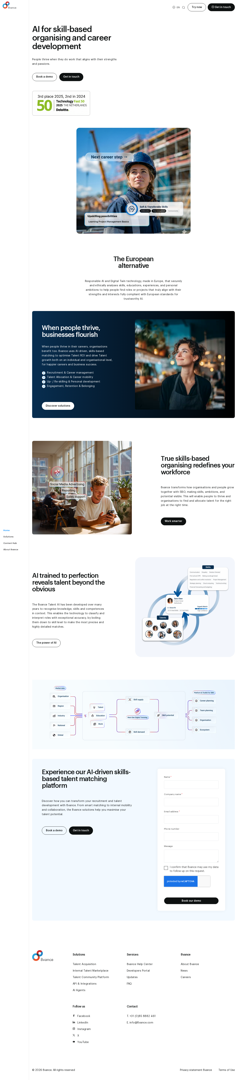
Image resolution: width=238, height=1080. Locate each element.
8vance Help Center (140, 964)
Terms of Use (226, 1070)
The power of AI (46, 643)
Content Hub (10, 543)
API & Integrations (85, 984)
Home (6, 530)
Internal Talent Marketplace (91, 971)
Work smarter (173, 521)
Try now (197, 7)
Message (168, 846)
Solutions (8, 537)
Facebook (83, 1016)
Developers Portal (138, 971)
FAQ (129, 984)
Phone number (171, 829)
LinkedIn (82, 1022)
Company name (173, 794)
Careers (186, 977)
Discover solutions (58, 406)
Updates (132, 977)
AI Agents (79, 990)
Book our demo (191, 901)
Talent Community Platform (91, 977)
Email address (172, 812)
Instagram (84, 1029)
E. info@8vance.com (140, 1022)
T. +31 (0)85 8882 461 (141, 1016)
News (184, 971)
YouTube (83, 1042)
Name (167, 777)
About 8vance (10, 550)
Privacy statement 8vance (196, 1070)
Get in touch (223, 7)
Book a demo (44, 77)
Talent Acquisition (84, 964)
